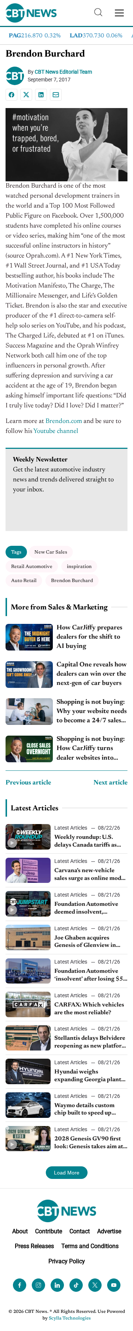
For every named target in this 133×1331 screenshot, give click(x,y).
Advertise (109, 1231)
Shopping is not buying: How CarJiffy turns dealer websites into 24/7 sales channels (91, 749)
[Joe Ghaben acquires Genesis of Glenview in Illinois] (28, 937)
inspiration (79, 566)
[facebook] (19, 1285)
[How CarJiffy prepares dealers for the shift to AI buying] (29, 637)
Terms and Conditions (90, 1246)
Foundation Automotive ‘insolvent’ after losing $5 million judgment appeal (88, 975)
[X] (26, 95)
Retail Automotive (31, 566)
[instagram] (38, 1285)
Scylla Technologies (70, 1318)
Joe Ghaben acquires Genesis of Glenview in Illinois (85, 942)
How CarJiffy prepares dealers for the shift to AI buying (89, 637)
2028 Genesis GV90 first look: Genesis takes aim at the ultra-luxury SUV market (88, 1143)
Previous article (28, 783)
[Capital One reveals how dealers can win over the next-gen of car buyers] (29, 674)
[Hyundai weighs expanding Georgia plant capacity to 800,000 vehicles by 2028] (28, 1071)
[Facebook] (11, 95)
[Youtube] (113, 1285)
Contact (79, 1231)
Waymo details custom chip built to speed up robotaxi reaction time (84, 1110)
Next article (110, 783)
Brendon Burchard (72, 580)
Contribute (48, 1231)
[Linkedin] (41, 95)
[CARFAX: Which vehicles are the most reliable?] (28, 1004)
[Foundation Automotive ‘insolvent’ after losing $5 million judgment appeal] (28, 971)
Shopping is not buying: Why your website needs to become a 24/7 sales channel (92, 712)
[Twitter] (95, 1285)
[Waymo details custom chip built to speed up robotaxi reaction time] (28, 1105)
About (20, 1231)
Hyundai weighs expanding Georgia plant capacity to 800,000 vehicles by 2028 (87, 1076)
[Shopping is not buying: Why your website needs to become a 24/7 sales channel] (29, 711)
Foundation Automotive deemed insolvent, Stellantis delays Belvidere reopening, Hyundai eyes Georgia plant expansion (89, 908)
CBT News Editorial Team (63, 72)
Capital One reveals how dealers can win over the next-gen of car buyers (92, 674)
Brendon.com (63, 421)
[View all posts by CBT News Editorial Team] (17, 76)
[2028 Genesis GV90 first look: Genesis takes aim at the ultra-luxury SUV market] (28, 1139)
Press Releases (34, 1246)
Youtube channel (55, 431)
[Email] (56, 95)
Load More (66, 1173)
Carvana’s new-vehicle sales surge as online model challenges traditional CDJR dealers (90, 875)
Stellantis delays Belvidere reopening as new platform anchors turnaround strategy (90, 1042)
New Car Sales (50, 552)
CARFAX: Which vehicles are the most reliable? (89, 1009)
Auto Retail (24, 580)
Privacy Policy (66, 1261)
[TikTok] (76, 1285)
